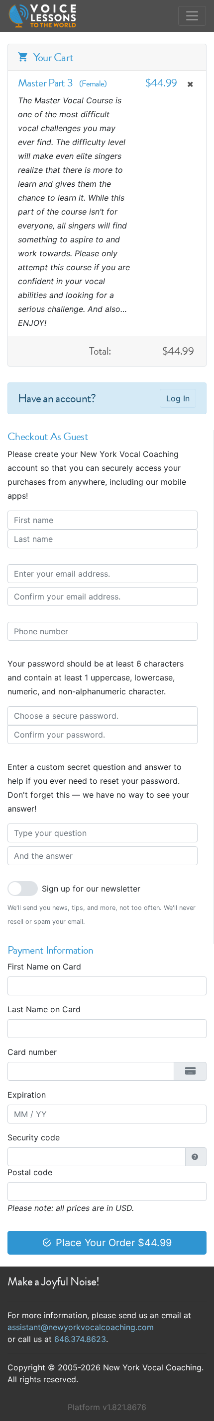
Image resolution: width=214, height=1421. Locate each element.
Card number (32, 1052)
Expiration (26, 1095)
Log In (178, 398)
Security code (33, 1137)
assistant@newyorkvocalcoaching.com (80, 1327)
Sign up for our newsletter (91, 889)
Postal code (29, 1172)
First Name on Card (44, 967)
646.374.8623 (80, 1339)
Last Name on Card (44, 1009)
